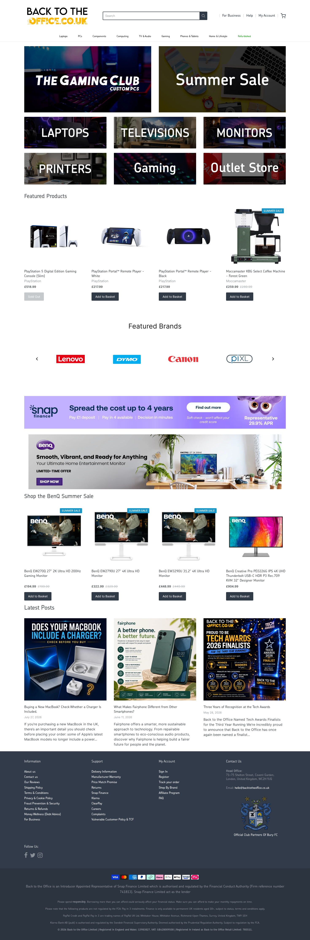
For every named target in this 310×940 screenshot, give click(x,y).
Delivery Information (104, 771)
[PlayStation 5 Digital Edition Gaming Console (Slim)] (54, 236)
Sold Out (34, 296)
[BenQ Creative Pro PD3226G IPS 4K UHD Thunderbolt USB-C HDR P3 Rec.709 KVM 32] (256, 536)
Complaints (98, 814)
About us (29, 771)
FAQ (161, 798)
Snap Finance (100, 793)
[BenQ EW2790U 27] (121, 536)
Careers (96, 809)
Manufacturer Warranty (106, 777)
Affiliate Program (169, 793)
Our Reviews (32, 782)
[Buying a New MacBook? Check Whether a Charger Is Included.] (65, 659)
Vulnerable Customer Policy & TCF (113, 819)
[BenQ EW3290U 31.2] (188, 536)
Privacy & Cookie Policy (38, 798)
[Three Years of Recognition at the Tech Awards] (245, 659)
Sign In (163, 771)
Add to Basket (105, 296)
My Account (267, 16)
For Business (231, 16)
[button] (37, 359)
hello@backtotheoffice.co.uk (252, 788)
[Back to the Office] (57, 16)
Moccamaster (236, 281)
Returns (96, 787)
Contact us (31, 777)
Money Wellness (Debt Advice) (42, 814)
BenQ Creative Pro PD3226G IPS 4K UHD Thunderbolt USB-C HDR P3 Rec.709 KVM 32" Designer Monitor (255, 576)
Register (164, 777)
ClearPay (97, 803)
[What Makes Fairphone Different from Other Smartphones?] (155, 659)
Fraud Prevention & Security (41, 803)
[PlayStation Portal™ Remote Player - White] (121, 236)
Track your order (169, 782)
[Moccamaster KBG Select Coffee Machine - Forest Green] (256, 236)
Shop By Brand (168, 787)
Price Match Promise (104, 782)
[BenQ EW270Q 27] (54, 536)
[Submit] (203, 16)
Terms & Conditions (36, 793)
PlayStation (32, 281)
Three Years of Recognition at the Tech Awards (237, 707)
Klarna (96, 798)
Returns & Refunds (36, 809)
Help (249, 16)
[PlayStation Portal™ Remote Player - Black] (188, 236)
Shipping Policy (33, 787)
